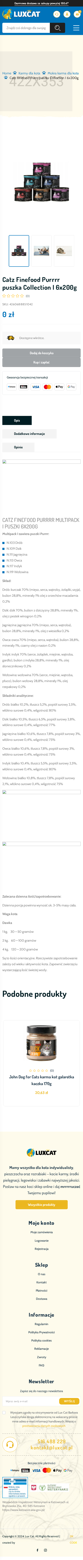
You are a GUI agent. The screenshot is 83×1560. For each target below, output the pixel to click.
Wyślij (69, 1401)
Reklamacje (41, 1349)
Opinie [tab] (18, 447)
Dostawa (41, 1299)
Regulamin (41, 1324)
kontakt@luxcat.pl (52, 1447)
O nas (41, 1274)
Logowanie (42, 1240)
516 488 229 (52, 1441)
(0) (28, 296)
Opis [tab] (17, 420)
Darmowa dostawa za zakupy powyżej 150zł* (41, 3)
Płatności (41, 1290)
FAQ (41, 1365)
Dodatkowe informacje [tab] (29, 434)
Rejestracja (42, 1249)
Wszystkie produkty (41, 1204)
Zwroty (41, 1357)
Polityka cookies (41, 1340)
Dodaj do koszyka (41, 353)
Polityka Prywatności (41, 1332)
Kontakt (41, 1282)
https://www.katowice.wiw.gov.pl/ (23, 1510)
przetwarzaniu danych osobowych (44, 1426)
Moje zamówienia (41, 1232)
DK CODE (73, 1539)
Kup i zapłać (41, 362)
